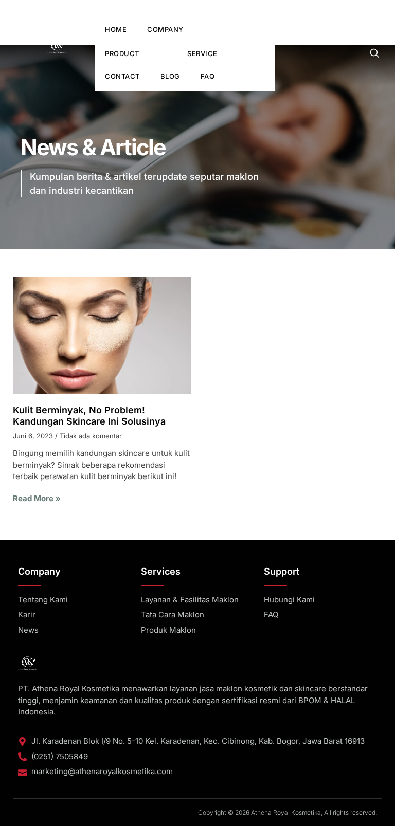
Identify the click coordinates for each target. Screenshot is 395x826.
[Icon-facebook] (340, 8)
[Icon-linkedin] (381, 8)
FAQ (208, 76)
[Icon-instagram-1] (354, 8)
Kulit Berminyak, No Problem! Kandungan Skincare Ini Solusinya (89, 416)
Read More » (37, 498)
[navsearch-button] (374, 54)
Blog (170, 76)
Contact (122, 76)
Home (116, 29)
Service (202, 53)
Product (122, 53)
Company (165, 29)
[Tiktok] (367, 8)
